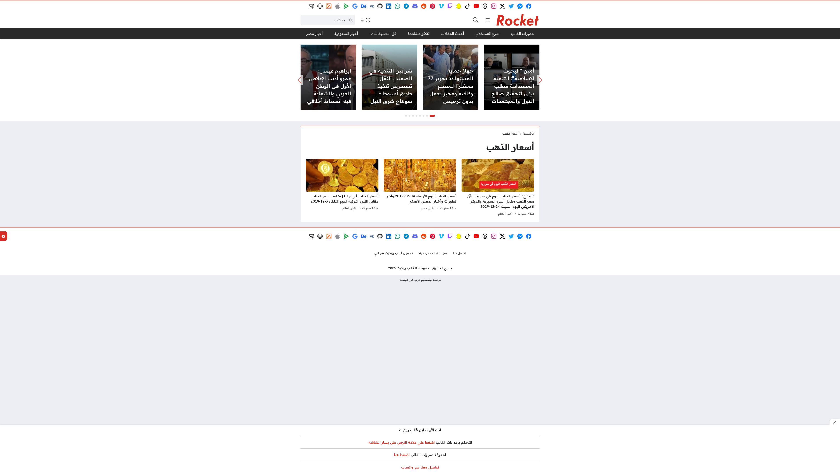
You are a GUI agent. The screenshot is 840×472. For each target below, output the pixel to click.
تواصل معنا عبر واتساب (420, 467)
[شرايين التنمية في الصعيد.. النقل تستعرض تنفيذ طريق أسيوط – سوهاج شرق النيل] (389, 77)
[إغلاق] (835, 422)
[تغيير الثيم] (365, 20)
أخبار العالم (505, 213)
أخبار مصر (427, 208)
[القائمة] (487, 20)
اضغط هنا (402, 455)
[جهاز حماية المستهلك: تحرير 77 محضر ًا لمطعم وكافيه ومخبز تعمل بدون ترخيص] (450, 77)
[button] (432, 116)
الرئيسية (528, 133)
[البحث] (475, 20)
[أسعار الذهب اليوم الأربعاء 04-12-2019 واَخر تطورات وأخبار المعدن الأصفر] (420, 188)
